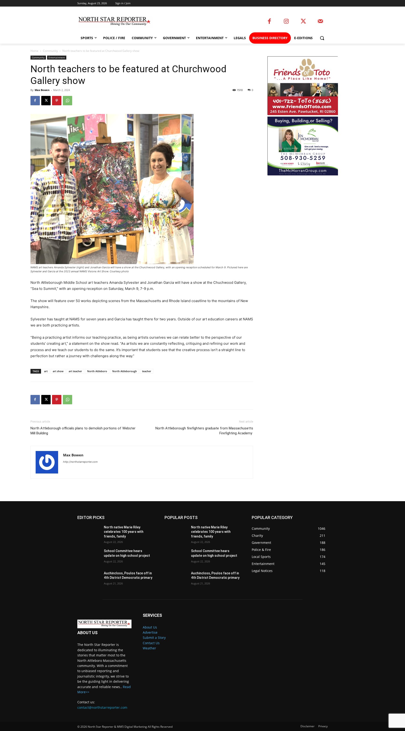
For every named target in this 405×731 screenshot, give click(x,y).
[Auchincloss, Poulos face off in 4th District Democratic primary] (88, 579)
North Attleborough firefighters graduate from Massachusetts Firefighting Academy (204, 430)
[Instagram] (286, 21)
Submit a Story (154, 637)
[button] (322, 38)
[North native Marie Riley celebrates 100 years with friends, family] (88, 533)
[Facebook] (269, 21)
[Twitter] (303, 21)
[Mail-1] (320, 21)
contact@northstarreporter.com (102, 707)
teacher (146, 371)
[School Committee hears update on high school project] (88, 557)
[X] (46, 100)
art (46, 371)
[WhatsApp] (67, 100)
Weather (149, 648)
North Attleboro (97, 371)
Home (34, 51)
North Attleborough (124, 371)
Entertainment (57, 57)
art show (58, 371)
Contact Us (151, 643)
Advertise (150, 632)
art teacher (75, 371)
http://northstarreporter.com (80, 461)
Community (50, 51)
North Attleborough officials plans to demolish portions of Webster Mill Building (82, 430)
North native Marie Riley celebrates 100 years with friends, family (123, 531)
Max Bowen (42, 90)
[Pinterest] (56, 100)
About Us (150, 627)
